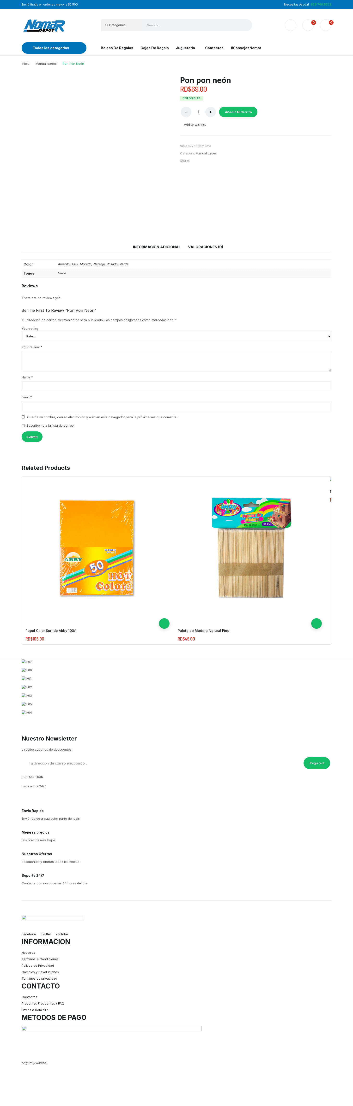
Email (27, 397)
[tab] (157, 247)
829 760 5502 (321, 4)
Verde (123, 264)
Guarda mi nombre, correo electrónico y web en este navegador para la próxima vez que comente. (102, 417)
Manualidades (206, 153)
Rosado (111, 264)
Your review (32, 347)
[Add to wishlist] (164, 602)
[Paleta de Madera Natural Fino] (250, 549)
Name (27, 377)
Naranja (98, 264)
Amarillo (63, 264)
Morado (85, 264)
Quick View (164, 613)
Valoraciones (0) (205, 247)
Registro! (317, 763)
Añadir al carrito (238, 112)
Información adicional (157, 247)
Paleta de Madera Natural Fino (203, 631)
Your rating (30, 328)
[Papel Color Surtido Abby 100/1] (97, 549)
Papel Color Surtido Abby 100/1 (51, 631)
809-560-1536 (32, 777)
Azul (74, 264)
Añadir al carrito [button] (164, 623)
